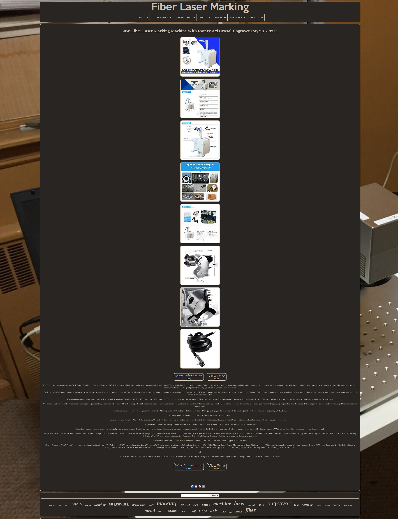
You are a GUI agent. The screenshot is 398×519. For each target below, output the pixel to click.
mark (161, 511)
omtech (252, 505)
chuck (206, 505)
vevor (66, 506)
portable (348, 505)
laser (239, 503)
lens (230, 512)
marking (166, 503)
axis (214, 510)
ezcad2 (151, 505)
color (223, 511)
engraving (119, 503)
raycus (185, 504)
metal (150, 510)
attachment (138, 504)
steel (196, 504)
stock (59, 506)
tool (296, 504)
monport (307, 504)
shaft (192, 511)
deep (183, 511)
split (261, 504)
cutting (88, 505)
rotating (51, 505)
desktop (238, 511)
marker (100, 504)
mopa (203, 511)
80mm (173, 511)
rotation (327, 505)
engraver (279, 504)
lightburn (337, 505)
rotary (76, 504)
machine (222, 503)
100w (319, 505)
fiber (250, 510)
